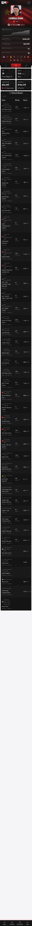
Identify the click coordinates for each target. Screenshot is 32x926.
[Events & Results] (16, 66)
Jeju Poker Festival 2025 (7, 349)
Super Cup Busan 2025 (8, 476)
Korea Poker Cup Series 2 (8, 453)
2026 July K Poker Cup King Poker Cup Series (8, 105)
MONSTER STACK (5, 184)
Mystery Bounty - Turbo (7, 408)
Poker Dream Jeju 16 (7, 528)
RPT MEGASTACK (6, 132)
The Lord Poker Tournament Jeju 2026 (8, 165)
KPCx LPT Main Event (6, 321)
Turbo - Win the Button (6, 446)
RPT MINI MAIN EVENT (7, 156)
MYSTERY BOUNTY (5, 480)
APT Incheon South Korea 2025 (7, 417)
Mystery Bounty (6, 121)
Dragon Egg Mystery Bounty (6, 501)
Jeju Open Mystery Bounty (6, 468)
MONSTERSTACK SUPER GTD (7, 271)
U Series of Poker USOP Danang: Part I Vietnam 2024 (7, 602)
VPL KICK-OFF (6, 210)
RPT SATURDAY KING (6, 144)
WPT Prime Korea (5, 384)
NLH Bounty (5, 363)
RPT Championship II (7, 279)
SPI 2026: (15, 25)
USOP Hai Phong (8, 579)
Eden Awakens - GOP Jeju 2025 (7, 339)
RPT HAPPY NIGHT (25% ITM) (7, 297)
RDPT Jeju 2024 (7, 588)
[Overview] (6, 66)
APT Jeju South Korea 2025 (7, 392)
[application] (15, 33)
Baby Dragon (5, 353)
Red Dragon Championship (6, 520)
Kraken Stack (6, 343)
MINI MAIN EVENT (5, 198)
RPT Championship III (8, 128)
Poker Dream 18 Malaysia (8, 404)
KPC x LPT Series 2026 (6, 317)
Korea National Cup (6, 396)
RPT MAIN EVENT (5, 309)
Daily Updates (6, 573)
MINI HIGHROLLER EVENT (6, 226)
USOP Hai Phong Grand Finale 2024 (8, 549)
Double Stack (6, 421)
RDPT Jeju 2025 (7, 487)
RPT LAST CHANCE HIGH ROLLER (6, 284)
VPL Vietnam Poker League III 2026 (8, 179)
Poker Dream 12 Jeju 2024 (8, 560)
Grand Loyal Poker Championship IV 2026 (8, 219)
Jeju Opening (5, 332)
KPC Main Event (6, 109)
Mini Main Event (6, 433)
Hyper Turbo (5, 510)
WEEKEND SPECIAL (5, 242)
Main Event (5, 457)
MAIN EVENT (6, 257)
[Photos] (26, 66)
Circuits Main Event (6, 170)
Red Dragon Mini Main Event (7, 490)
